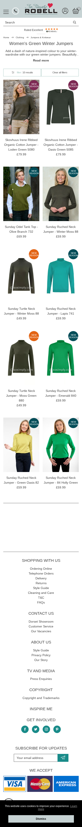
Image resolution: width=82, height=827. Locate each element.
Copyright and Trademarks (41, 698)
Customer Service (41, 626)
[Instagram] (46, 729)
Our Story (41, 660)
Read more (41, 60)
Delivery (41, 578)
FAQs (41, 602)
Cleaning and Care (41, 593)
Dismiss (41, 818)
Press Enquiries (41, 679)
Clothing (20, 37)
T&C (41, 597)
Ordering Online (41, 568)
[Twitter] (35, 729)
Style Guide (41, 588)
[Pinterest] (57, 729)
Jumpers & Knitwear (41, 37)
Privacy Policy (41, 655)
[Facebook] (25, 729)
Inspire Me (41, 709)
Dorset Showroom (41, 621)
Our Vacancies (41, 631)
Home (6, 37)
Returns (41, 583)
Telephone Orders (41, 573)
